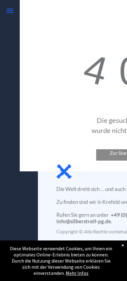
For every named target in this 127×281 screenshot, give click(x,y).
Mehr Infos (77, 273)
